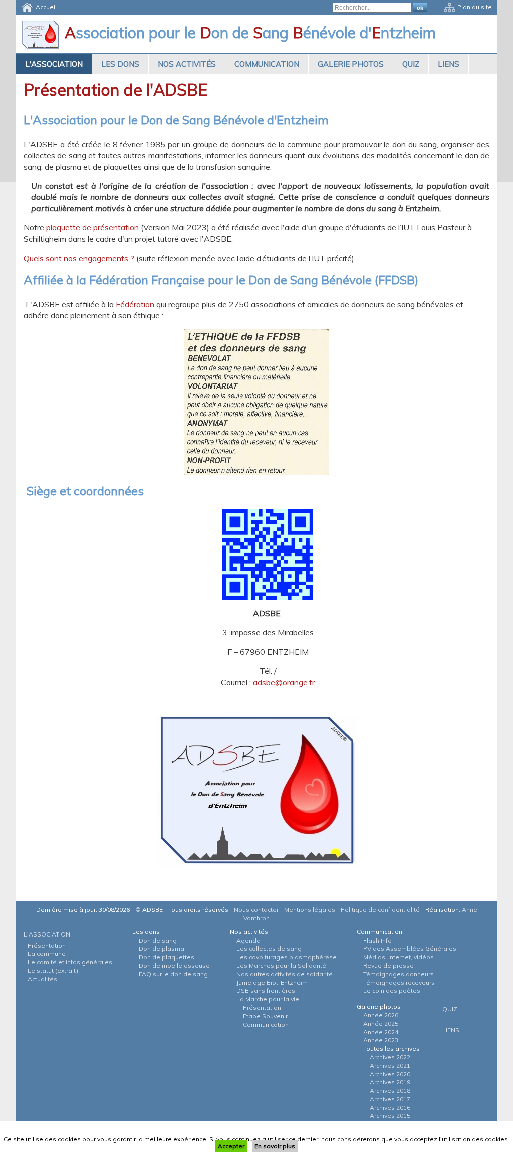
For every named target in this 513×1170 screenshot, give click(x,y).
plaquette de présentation (92, 227)
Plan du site (474, 7)
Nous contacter (256, 909)
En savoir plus (274, 1146)
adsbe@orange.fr (284, 682)
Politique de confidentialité (380, 909)
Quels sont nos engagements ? (79, 258)
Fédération (135, 304)
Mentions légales (309, 909)
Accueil (46, 7)
